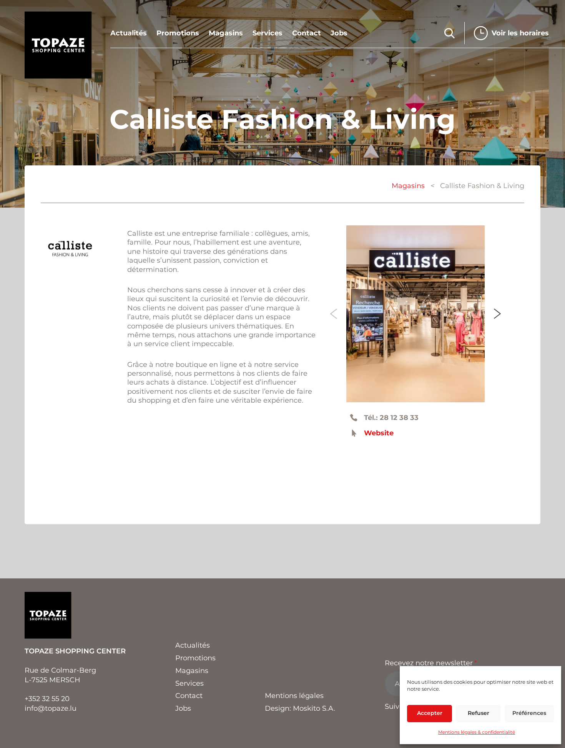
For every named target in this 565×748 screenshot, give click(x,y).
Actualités (128, 33)
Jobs (339, 33)
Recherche (449, 33)
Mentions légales (294, 695)
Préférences (529, 713)
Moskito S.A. (314, 708)
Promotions (177, 33)
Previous (333, 314)
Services (267, 33)
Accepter (429, 713)
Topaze (58, 45)
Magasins (226, 33)
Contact (306, 33)
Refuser (478, 713)
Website (379, 433)
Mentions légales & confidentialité (476, 732)
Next (497, 314)
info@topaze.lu (50, 708)
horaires (520, 33)
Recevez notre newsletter (431, 663)
